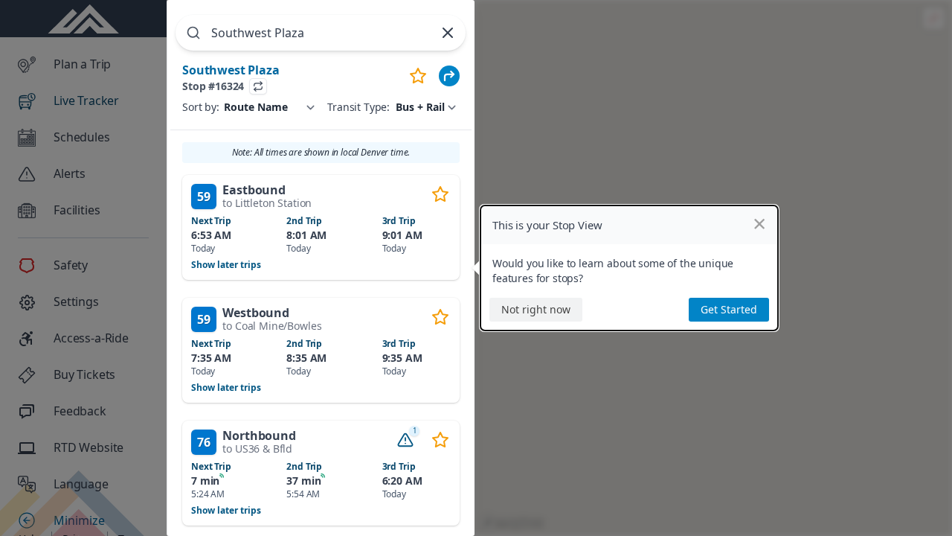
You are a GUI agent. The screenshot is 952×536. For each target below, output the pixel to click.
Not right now (535, 309)
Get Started (729, 309)
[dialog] (629, 268)
